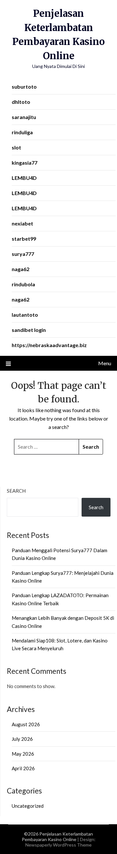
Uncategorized (28, 806)
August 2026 (26, 724)
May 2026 (23, 754)
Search (16, 491)
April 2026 (23, 768)
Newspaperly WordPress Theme (58, 845)
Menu (104, 363)
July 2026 (22, 739)
